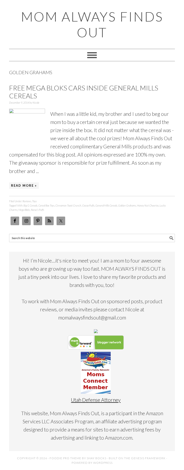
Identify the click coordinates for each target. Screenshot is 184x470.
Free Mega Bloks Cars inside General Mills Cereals (83, 92)
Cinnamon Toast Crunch (68, 205)
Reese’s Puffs (37, 209)
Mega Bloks (24, 209)
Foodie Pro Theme (65, 458)
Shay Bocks (96, 458)
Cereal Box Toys (46, 205)
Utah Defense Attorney (96, 400)
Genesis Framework (148, 458)
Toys (34, 201)
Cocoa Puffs (88, 205)
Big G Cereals (30, 205)
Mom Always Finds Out (92, 24)
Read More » (24, 185)
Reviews (27, 201)
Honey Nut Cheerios (148, 205)
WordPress (103, 462)
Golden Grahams (127, 205)
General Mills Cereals (106, 205)
